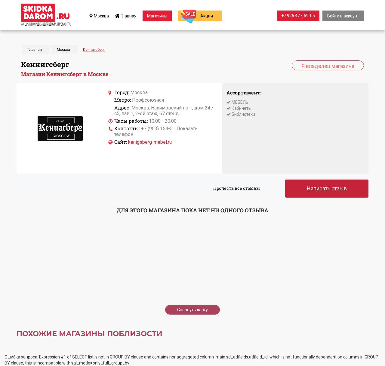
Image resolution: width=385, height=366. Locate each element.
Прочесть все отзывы (236, 188)
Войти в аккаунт (343, 16)
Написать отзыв (327, 188)
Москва (101, 16)
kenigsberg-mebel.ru (150, 142)
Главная (128, 16)
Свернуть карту (192, 309)
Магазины (157, 16)
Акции (206, 16)
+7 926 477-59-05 (298, 15)
